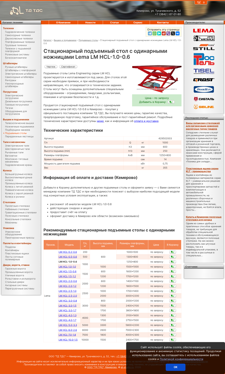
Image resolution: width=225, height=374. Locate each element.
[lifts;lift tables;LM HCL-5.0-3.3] (172, 325)
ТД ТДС (33, 10)
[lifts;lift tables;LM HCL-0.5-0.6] (172, 256)
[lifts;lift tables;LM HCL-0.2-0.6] (172, 252)
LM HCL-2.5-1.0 (67, 291)
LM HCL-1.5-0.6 (67, 271)
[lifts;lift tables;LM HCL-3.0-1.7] (172, 310)
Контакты (163, 22)
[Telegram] (150, 33)
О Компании (63, 22)
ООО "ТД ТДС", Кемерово (102, 367)
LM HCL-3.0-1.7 (67, 310)
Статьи (114, 22)
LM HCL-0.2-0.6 (68, 252)
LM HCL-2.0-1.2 (67, 286)
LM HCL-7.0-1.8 (67, 334)
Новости (90, 22)
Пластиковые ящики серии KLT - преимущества (202, 170)
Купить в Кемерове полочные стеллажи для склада (204, 218)
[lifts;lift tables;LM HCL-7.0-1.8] (172, 334)
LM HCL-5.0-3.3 (68, 325)
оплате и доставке (146, 121)
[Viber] (168, 33)
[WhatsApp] (154, 33)
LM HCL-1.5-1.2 (67, 276)
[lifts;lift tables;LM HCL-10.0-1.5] (172, 339)
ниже (100, 121)
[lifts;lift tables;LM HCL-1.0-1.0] (172, 266)
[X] (173, 33)
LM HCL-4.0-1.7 (67, 320)
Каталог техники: (12, 22)
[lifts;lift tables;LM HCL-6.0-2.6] (172, 330)
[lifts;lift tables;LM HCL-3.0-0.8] (172, 300)
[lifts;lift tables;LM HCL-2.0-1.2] (172, 286)
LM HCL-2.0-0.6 (68, 281)
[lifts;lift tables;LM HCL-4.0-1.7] (172, 320)
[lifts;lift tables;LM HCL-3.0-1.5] (172, 305)
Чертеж (50, 66)
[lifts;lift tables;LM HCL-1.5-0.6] (172, 271)
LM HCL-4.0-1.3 (67, 315)
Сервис (137, 22)
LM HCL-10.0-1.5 (68, 339)
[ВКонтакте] (178, 33)
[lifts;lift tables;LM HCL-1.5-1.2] (172, 276)
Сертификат (68, 66)
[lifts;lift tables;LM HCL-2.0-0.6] (172, 281)
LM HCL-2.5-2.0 (68, 295)
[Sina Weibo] (164, 33)
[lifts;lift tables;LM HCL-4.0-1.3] (172, 315)
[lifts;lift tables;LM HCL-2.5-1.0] (172, 291)
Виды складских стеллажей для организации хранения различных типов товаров (203, 126)
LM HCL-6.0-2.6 (68, 330)
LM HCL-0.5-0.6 (68, 256)
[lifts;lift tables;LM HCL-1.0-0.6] (171, 102)
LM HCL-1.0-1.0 (67, 266)
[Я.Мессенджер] (159, 33)
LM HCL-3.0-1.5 (67, 305)
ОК (175, 367)
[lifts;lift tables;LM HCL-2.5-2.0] (172, 295)
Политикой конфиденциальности (181, 359)
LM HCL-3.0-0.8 (68, 300)
